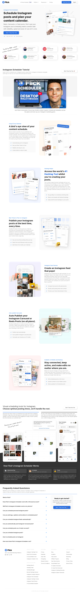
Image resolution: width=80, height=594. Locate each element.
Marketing (68, 556)
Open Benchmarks (55, 561)
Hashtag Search (30, 565)
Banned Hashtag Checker (32, 572)
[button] (36, 2)
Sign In (74, 2)
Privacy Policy (69, 561)
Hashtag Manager (31, 569)
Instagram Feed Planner (32, 581)
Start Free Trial (66, 2)
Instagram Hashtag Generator (58, 570)
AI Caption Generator (56, 565)
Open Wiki (43, 556)
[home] (5, 2)
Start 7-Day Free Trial (11, 32)
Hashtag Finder (30, 567)
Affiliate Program (55, 558)
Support (68, 552)
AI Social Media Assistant (32, 583)
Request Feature (44, 561)
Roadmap (43, 554)
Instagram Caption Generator (57, 572)
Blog (52, 552)
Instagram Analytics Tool (32, 558)
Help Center (54, 556)
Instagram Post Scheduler (32, 576)
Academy (53, 554)
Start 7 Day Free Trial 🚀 (69, 71)
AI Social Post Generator (56, 568)
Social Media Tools (55, 563)
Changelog (43, 558)
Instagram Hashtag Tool (32, 552)
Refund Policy (69, 563)
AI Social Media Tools (31, 556)
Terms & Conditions (45, 563)
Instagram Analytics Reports (33, 574)
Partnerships (69, 554)
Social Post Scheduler (32, 554)
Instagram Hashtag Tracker (33, 579)
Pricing (42, 552)
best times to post (16, 416)
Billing (67, 558)
